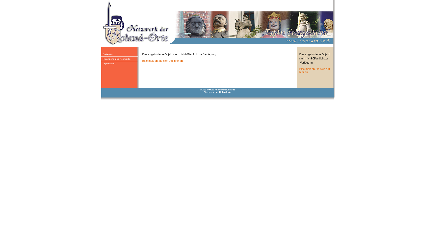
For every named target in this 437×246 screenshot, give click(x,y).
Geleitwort (108, 54)
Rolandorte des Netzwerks (116, 59)
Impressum (108, 63)
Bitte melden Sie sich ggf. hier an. (162, 60)
